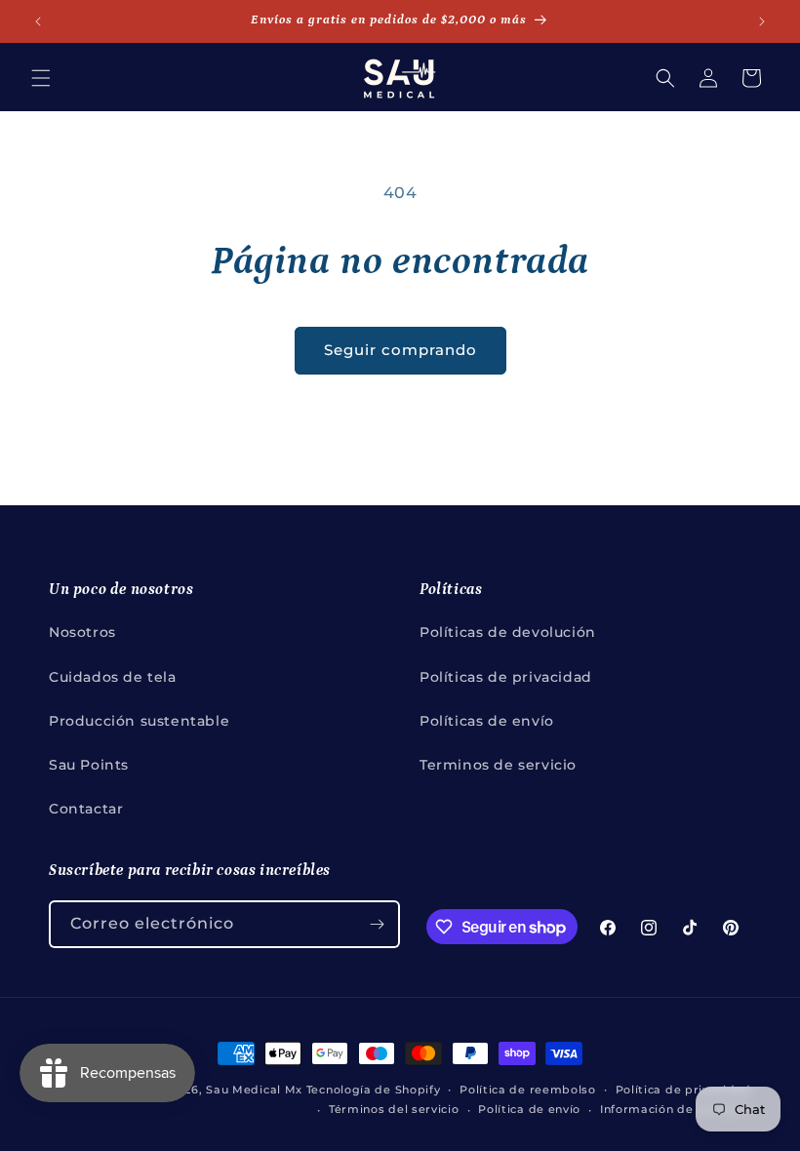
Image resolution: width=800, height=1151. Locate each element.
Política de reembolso (528, 1089)
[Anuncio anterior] (38, 21)
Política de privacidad (683, 1089)
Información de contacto (675, 1109)
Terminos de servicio (498, 765)
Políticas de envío (487, 721)
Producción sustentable (139, 721)
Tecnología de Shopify (373, 1089)
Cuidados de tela (113, 677)
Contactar (86, 808)
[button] (41, 78)
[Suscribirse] (376, 924)
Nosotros (82, 632)
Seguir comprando (400, 349)
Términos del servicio (394, 1109)
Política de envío (529, 1109)
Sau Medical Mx (254, 1089)
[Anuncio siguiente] (761, 21)
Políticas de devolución (508, 632)
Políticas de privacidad (506, 677)
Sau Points (89, 765)
